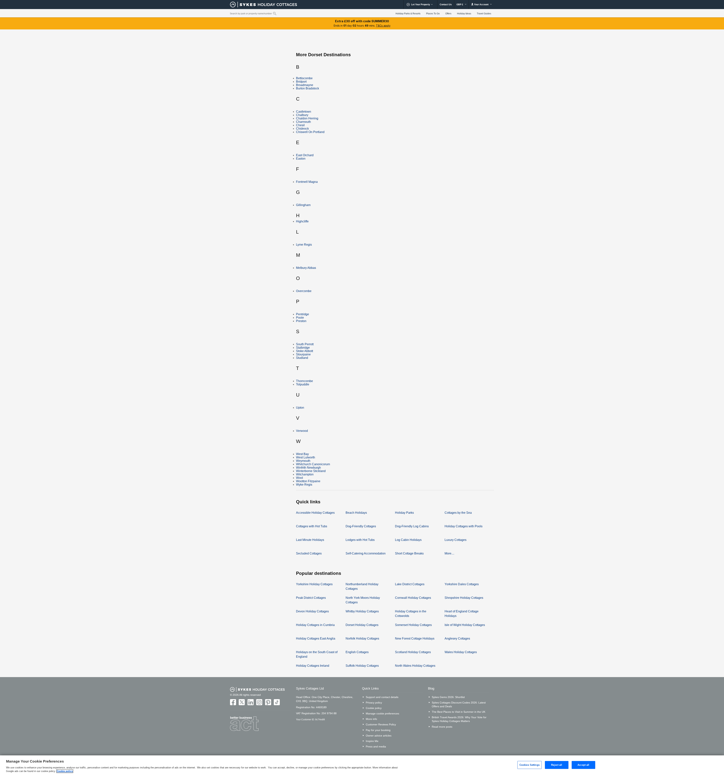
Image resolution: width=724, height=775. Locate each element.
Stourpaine (303, 354)
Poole (300, 317)
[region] (362, 765)
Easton (300, 158)
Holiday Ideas (464, 13)
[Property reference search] (274, 13)
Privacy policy (374, 702)
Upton (300, 407)
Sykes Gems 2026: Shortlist (448, 697)
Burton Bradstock (307, 88)
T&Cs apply (383, 25)
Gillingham (303, 205)
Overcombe (303, 291)
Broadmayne (304, 85)
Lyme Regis (304, 244)
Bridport (301, 81)
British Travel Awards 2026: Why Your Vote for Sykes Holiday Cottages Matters (459, 719)
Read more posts (442, 726)
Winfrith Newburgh (308, 467)
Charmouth (303, 121)
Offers (448, 13)
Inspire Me (372, 741)
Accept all (583, 764)
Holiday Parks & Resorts (408, 13)
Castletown (303, 111)
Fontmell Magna (307, 181)
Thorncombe (304, 381)
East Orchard (305, 155)
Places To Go (433, 13)
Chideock (302, 128)
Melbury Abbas (306, 267)
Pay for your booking (378, 730)
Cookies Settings (529, 764)
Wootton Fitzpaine (308, 481)
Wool (299, 477)
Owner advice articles (378, 735)
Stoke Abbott (304, 351)
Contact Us (446, 4)
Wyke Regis (304, 484)
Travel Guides (484, 13)
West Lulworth (305, 457)
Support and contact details (382, 697)
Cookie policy (374, 708)
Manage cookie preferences (382, 713)
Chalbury (302, 115)
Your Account (481, 4)
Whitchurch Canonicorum (313, 464)
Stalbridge (303, 347)
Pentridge (302, 314)
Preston (301, 321)
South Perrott (305, 344)
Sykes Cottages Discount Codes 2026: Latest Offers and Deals (459, 704)
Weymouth (303, 460)
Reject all (556, 764)
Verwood (302, 430)
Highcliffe (302, 221)
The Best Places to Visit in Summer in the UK (458, 711)
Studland (302, 357)
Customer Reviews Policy (381, 724)
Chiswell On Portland (310, 132)
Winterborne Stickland (311, 471)
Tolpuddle (302, 384)
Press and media (376, 746)
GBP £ (460, 4)
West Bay (302, 454)
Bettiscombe (304, 78)
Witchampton (305, 474)
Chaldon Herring (307, 118)
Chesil (300, 125)
